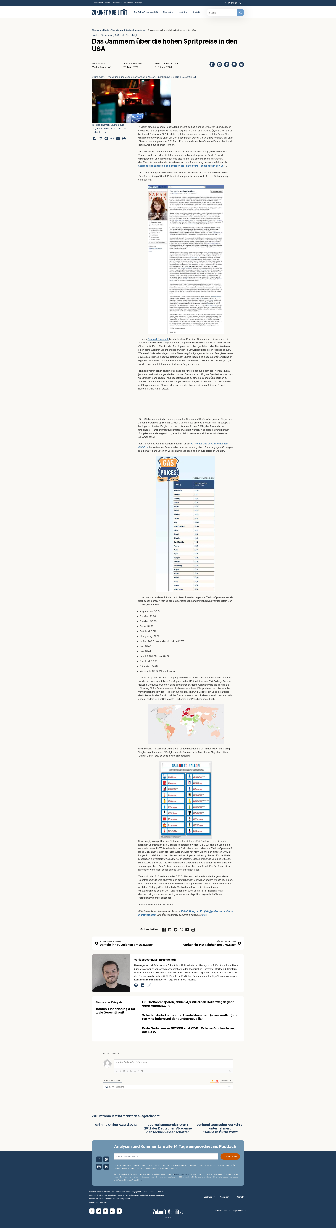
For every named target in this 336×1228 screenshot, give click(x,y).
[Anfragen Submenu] (231, 1197)
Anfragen (224, 1197)
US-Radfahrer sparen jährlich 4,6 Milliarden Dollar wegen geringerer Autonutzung (189, 1004)
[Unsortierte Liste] (135, 1070)
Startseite (96, 30)
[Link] (142, 1070)
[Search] (240, 12)
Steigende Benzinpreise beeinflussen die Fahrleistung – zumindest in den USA (181, 165)
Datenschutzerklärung (182, 1174)
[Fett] (116, 1070)
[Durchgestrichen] (127, 1070)
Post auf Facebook (158, 339)
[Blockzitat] (138, 1070)
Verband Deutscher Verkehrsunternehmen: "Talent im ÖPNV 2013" (220, 1128)
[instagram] (232, 3)
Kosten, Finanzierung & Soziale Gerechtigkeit (124, 30)
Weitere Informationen (98, 1202)
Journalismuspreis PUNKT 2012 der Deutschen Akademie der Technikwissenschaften (168, 1128)
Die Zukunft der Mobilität (146, 12)
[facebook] (225, 3)
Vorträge (138, 3)
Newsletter (168, 12)
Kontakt (196, 12)
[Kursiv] (120, 1070)
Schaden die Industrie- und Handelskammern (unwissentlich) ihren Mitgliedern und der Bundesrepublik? (189, 1017)
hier (204, 914)
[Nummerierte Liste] (131, 1070)
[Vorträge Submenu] (214, 1197)
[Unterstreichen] (124, 1070)
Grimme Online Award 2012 (116, 1124)
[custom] (229, 3)
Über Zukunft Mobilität (101, 3)
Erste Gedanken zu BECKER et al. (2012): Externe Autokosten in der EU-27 (188, 1030)
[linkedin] (236, 3)
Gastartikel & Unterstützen (122, 3)
